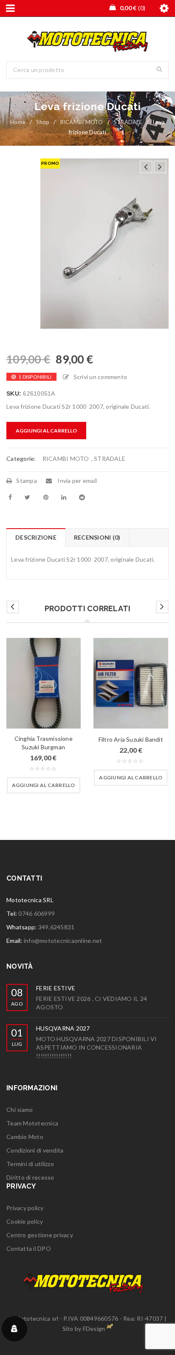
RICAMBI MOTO (81, 122)
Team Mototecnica (32, 1123)
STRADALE (128, 122)
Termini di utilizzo (30, 1163)
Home (17, 122)
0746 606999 (36, 913)
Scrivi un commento (100, 376)
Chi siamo (19, 1109)
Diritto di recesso (30, 1177)
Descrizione (35, 537)
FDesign (94, 1328)
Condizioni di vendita (34, 1150)
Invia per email (76, 480)
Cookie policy (24, 1221)
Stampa (26, 480)
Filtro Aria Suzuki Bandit (131, 739)
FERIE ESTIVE (55, 988)
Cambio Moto (24, 1136)
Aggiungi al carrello (46, 430)
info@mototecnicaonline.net (63, 940)
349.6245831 (56, 927)
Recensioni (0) (97, 537)
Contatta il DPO (28, 1248)
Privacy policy (25, 1207)
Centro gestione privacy (39, 1235)
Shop (42, 122)
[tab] (35, 537)
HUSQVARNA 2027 (63, 1028)
